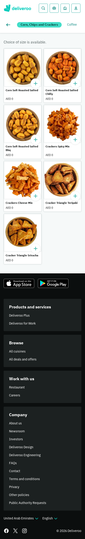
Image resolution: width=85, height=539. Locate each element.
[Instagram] (24, 531)
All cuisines (17, 351)
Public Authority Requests (27, 503)
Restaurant (17, 387)
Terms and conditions (24, 479)
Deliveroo (17, 8)
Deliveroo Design (21, 447)
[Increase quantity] (35, 83)
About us (15, 423)
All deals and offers (22, 359)
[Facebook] (6, 531)
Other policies (19, 495)
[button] (22, 75)
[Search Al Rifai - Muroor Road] (43, 8)
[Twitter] (15, 531)
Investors (16, 439)
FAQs (13, 463)
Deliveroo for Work (22, 323)
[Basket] (54, 8)
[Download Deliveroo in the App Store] (19, 283)
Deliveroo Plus (19, 315)
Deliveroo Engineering (25, 455)
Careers (14, 395)
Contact (14, 471)
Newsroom (17, 431)
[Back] (9, 25)
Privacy (14, 487)
